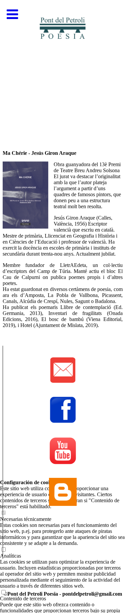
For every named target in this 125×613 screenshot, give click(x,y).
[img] (62, 66)
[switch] (3, 592)
